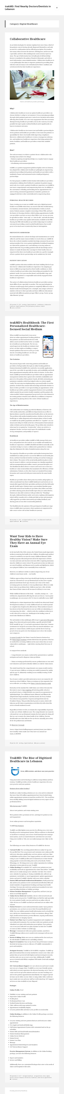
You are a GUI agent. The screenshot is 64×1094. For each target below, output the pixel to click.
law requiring (27, 690)
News (34, 519)
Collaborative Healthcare (28, 39)
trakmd (42, 306)
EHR (27, 306)
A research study (15, 637)
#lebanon (41, 304)
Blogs (25, 304)
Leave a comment (16, 308)
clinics (44, 1076)
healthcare (16, 521)
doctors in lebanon (19, 1077)
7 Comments (24, 521)
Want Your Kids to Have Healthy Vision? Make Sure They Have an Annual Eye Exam (28, 541)
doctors (12, 1077)
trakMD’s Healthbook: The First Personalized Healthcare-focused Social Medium (32, 326)
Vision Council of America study (41, 683)
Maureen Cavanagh (18, 725)
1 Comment (14, 1079)
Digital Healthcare (31, 304)
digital (11, 521)
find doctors (28, 1077)
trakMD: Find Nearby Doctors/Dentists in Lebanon (28, 8)
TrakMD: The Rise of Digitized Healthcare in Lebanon (31, 759)
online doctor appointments (44, 1077)
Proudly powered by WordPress (18, 1090)
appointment (39, 1076)
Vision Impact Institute (19, 639)
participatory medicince (34, 306)
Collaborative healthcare (45, 519)
